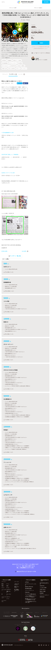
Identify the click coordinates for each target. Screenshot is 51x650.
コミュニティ (4, 590)
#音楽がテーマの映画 (17, 60)
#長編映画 (9, 60)
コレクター (21, 74)
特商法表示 (42, 597)
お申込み (27, 582)
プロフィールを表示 (43, 59)
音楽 (7, 585)
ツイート (39, 53)
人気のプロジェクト (16, 584)
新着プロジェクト (16, 587)
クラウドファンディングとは (30, 584)
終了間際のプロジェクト (16, 590)
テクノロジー (8, 594)
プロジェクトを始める (38, 7)
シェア (34, 53)
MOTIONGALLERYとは (44, 583)
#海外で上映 (4, 68)
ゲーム (7, 587)
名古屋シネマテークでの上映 (8, 172)
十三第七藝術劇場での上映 (7, 132)
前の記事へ (5, 251)
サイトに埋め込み (45, 53)
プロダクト (8, 589)
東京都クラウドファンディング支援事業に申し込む (30, 599)
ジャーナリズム (4, 601)
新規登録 (46, 2)
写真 (2, 585)
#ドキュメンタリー (12, 63)
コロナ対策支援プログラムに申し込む (30, 602)
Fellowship (27, 592)
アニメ (3, 587)
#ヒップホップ (23, 68)
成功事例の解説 (28, 588)
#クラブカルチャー (5, 65)
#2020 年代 (42, 585)
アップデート (12, 74)
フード (7, 598)
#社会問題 (20, 63)
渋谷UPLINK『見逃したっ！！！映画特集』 (10, 154)
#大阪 (19, 65)
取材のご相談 (42, 591)
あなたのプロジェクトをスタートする (26, 571)
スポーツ (8, 597)
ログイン (3, 2)
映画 (29, 20)
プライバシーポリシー (44, 595)
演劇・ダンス (8, 592)
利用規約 (42, 593)
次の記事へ (24, 251)
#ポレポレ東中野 (12, 68)
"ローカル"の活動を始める (30, 594)
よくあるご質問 (43, 587)
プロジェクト (5, 74)
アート (7, 584)
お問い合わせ (42, 589)
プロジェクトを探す (13, 7)
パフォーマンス (4, 597)
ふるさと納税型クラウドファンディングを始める (30, 596)
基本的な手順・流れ (29, 586)
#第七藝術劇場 (5, 63)
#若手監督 (4, 60)
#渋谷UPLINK (13, 65)
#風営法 (23, 65)
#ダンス (17, 68)
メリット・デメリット (29, 590)
